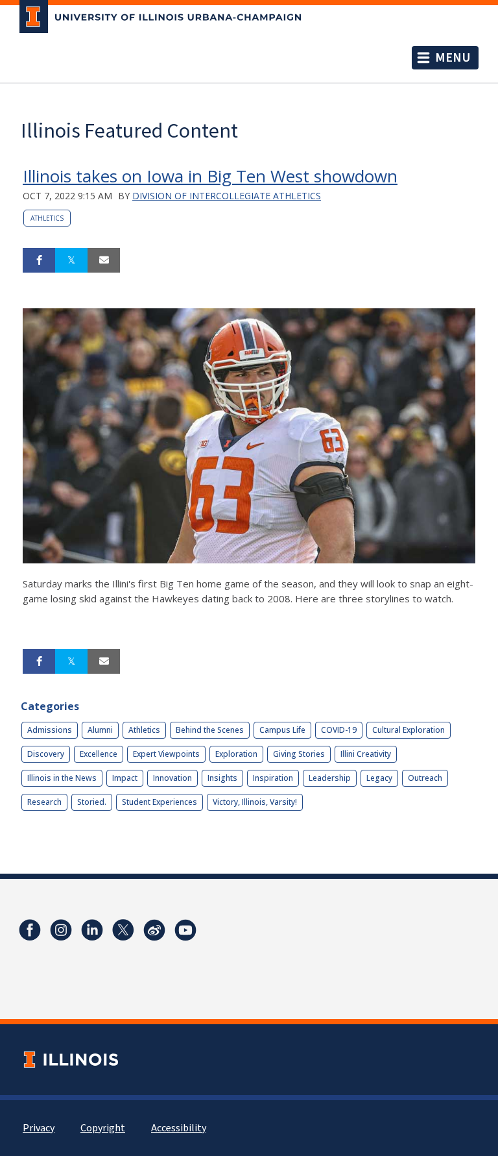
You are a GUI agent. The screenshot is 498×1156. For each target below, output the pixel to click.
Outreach (425, 777)
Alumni (100, 729)
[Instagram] (61, 930)
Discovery (45, 753)
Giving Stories (299, 753)
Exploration (236, 753)
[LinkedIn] (92, 930)
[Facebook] (30, 930)
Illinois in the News (62, 777)
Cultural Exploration (408, 729)
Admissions (49, 729)
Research (44, 801)
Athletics (47, 218)
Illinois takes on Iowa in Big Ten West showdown (210, 176)
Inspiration (273, 777)
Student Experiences (159, 801)
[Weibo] (154, 930)
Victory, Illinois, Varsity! (255, 801)
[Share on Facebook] (39, 260)
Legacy (379, 777)
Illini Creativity (365, 753)
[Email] (104, 260)
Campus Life (282, 729)
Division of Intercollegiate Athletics (226, 196)
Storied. (91, 801)
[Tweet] (71, 260)
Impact (124, 777)
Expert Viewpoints (166, 753)
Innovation (172, 777)
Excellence (98, 753)
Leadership (330, 777)
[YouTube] (185, 930)
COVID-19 (339, 729)
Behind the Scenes (210, 729)
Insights (222, 777)
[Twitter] (123, 930)
